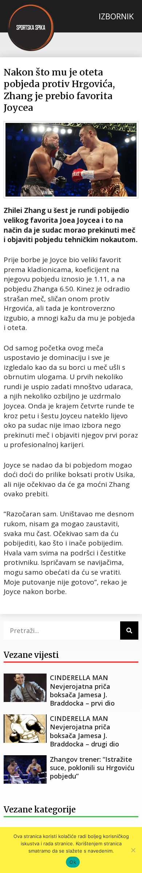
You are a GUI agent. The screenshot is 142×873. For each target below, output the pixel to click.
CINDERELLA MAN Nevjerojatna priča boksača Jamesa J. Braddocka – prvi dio (82, 690)
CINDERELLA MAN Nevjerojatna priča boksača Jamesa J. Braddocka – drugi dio (84, 731)
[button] (115, 16)
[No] (133, 850)
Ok (73, 862)
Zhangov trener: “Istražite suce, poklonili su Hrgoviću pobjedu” (92, 768)
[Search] (129, 630)
